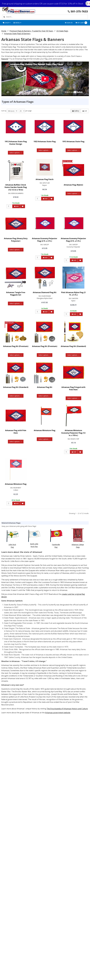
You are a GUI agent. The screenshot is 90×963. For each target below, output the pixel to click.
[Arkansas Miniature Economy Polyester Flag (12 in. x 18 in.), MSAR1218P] (73, 416)
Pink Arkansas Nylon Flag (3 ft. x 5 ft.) (73, 293)
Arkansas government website (57, 712)
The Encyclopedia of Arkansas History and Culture (67, 708)
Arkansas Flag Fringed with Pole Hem (73, 388)
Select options (15, 153)
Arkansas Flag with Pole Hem (15, 431)
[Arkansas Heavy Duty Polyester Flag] (16, 224)
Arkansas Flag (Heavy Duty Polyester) (15, 239)
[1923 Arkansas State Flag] (45, 127)
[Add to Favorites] (22, 206)
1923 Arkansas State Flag (45, 141)
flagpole (4, 59)
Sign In (69, 23)
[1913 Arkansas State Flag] (73, 127)
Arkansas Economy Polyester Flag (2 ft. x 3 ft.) (44, 239)
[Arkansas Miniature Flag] (45, 416)
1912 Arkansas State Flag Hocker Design (16, 142)
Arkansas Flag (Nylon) (73, 185)
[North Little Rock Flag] (34, 535)
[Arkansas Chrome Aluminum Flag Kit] (45, 372)
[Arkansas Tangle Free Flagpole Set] (16, 278)
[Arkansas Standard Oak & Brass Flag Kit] (73, 331)
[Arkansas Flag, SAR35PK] (73, 278)
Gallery (76, 111)
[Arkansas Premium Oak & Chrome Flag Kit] (45, 331)
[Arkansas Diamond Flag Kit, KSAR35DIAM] (45, 278)
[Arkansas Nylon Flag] (73, 170)
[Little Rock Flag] (12, 535)
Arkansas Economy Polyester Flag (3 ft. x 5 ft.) (73, 239)
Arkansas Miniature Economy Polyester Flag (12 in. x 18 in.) (73, 433)
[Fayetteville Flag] (56, 535)
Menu (17, 23)
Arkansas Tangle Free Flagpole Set (15, 293)
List (85, 111)
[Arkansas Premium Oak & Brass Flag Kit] (16, 331)
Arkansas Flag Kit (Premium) (15, 346)
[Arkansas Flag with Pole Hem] (16, 416)
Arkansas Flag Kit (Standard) (73, 346)
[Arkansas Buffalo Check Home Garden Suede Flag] (16, 170)
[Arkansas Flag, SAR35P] (73, 224)
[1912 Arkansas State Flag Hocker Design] (16, 127)
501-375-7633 (79, 11)
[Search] (3, 17)
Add (17, 206)
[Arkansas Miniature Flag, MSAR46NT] (16, 469)
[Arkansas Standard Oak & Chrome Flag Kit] (16, 372)
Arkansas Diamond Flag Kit (44, 292)
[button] (86, 3)
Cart (81, 23)
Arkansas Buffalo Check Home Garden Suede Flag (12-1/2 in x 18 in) (16, 187)
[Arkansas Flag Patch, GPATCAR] (45, 167)
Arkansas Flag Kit (44, 387)
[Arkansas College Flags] (78, 535)
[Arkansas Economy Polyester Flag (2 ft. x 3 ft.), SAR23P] (45, 224)
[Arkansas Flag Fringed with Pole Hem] (73, 372)
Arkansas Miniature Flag (44, 430)
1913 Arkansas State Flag (73, 141)
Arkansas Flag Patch (44, 179)
